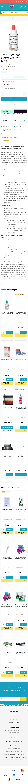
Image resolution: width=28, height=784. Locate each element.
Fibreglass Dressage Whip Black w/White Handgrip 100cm (21, 312)
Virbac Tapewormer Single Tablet (7, 510)
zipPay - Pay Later (14, 722)
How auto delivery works (9, 88)
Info (5, 115)
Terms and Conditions (14, 717)
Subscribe (23, 698)
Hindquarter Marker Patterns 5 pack (7, 455)
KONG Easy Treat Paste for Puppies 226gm (21, 408)
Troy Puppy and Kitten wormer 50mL (11, 20)
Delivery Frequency (8, 81)
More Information (7, 430)
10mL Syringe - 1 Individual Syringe (7, 558)
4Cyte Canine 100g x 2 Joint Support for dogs (21, 605)
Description (5, 137)
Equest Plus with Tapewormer (7, 653)
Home (3, 18)
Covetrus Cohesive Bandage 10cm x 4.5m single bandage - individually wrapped (7, 605)
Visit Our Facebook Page (15, 741)
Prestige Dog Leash (7, 407)
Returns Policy (14, 719)
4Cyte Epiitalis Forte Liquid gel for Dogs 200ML (21, 510)
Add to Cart (14, 99)
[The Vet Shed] (11, 6)
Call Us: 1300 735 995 (22, 1)
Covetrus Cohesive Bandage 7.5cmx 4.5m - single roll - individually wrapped (21, 558)
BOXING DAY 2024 (10, 18)
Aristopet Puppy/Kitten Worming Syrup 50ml (7, 312)
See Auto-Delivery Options (7, 335)
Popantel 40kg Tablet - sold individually (7, 360)
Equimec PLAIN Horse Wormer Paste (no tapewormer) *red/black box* (21, 653)
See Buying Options (7, 427)
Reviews (4, 140)
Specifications (13, 137)
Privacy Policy (14, 714)
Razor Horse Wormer (21, 359)
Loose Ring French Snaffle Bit (21, 455)
